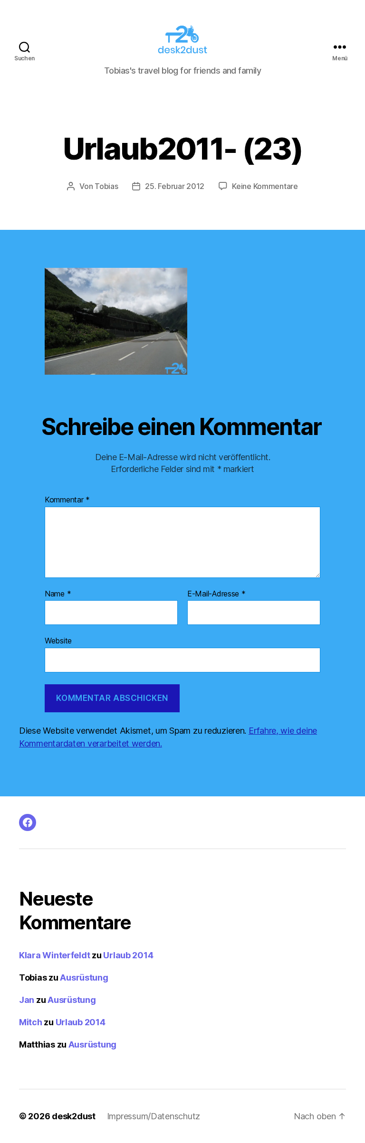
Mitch (30, 1022)
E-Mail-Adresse (216, 594)
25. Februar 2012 (174, 186)
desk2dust (74, 1116)
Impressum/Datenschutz (153, 1116)
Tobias (106, 186)
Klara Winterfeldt (54, 955)
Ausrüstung (84, 977)
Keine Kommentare (265, 186)
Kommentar (67, 500)
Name (58, 594)
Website (58, 640)
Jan (26, 1000)
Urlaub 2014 (128, 955)
